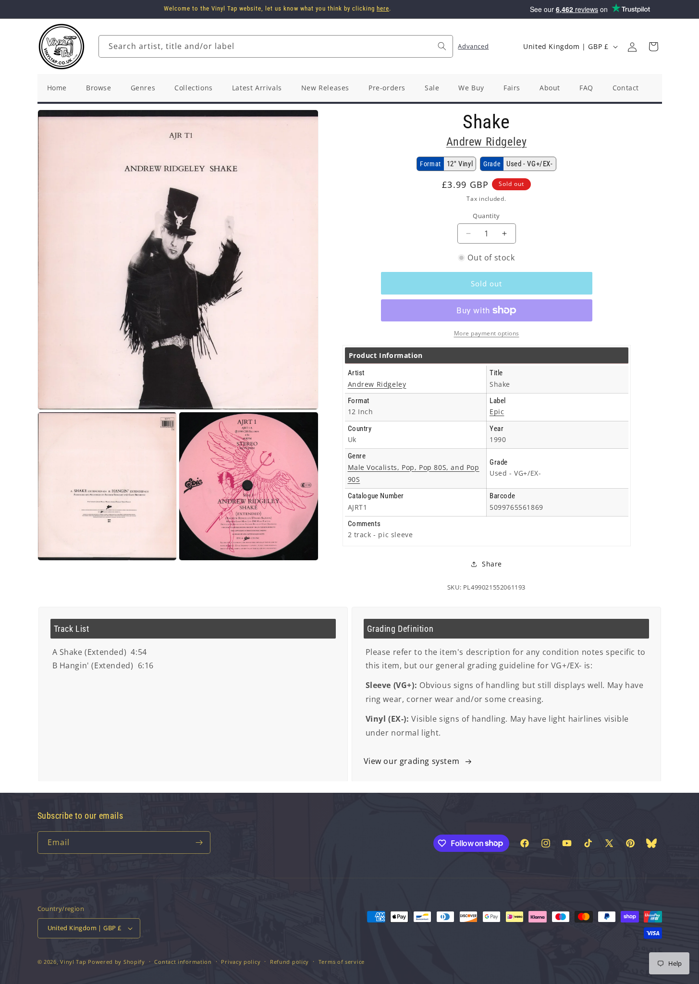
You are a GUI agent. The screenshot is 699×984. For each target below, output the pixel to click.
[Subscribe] (199, 842)
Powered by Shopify (116, 961)
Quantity (486, 215)
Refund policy (289, 961)
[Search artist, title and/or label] (442, 46)
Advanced (473, 46)
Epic (497, 411)
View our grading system (412, 761)
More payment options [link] (486, 333)
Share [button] (492, 563)
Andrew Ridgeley (486, 141)
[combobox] (276, 46)
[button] (653, 46)
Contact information (182, 961)
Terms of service (342, 961)
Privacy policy (240, 961)
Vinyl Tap (73, 961)
